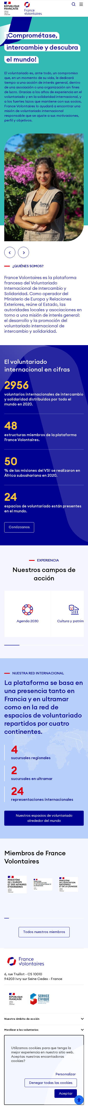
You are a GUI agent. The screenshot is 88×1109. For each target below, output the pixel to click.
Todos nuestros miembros (44, 932)
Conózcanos (19, 527)
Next (23, 252)
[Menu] (81, 4)
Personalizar (66, 1074)
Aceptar (65, 1093)
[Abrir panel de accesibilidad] (79, 1100)
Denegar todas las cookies (50, 1083)
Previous (9, 252)
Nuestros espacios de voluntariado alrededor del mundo (44, 818)
